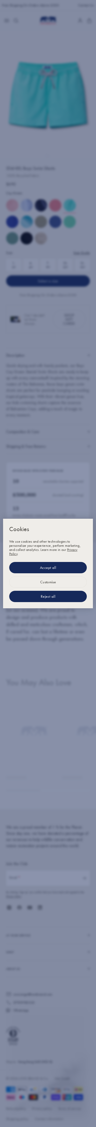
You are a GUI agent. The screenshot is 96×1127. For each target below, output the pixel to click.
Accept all (48, 567)
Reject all (48, 596)
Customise (48, 582)
